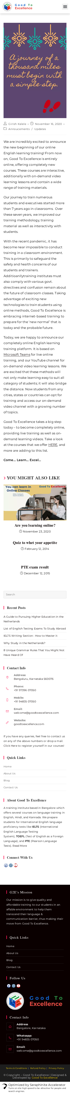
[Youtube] (16, 865)
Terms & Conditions (16, 1068)
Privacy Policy (56, 1068)
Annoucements (19, 129)
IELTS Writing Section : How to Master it (30, 635)
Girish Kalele (17, 124)
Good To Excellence (45, 1077)
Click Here (10, 745)
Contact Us (11, 787)
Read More (20, 845)
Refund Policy (38, 1068)
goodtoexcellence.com (29, 724)
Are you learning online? (35, 525)
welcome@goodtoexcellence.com (36, 712)
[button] (65, 7)
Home (8, 766)
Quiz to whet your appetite (35, 542)
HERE (52, 445)
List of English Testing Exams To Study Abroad (35, 628)
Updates (40, 129)
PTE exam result (35, 567)
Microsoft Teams (17, 354)
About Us (9, 773)
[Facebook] (6, 865)
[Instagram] (11, 865)
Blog (7, 780)
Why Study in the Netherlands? (25, 643)
